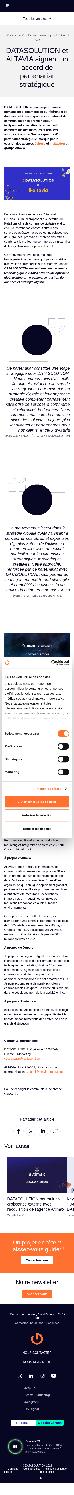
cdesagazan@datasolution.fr (23, 1058)
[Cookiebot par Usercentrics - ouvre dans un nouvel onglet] (52, 662)
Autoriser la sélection (37, 815)
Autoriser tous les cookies (37, 801)
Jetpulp (40, 143)
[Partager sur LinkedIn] (43, 1131)
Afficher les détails (47, 788)
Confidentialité (31, 1468)
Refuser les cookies (37, 828)
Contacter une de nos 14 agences (37, 1322)
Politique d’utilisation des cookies (54, 1470)
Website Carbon (49, 1423)
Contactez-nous (37, 1260)
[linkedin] (31, 1376)
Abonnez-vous (37, 1294)
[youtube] (53, 1376)
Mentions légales (11, 1470)
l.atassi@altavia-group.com (44, 1071)
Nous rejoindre (37, 1362)
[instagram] (42, 1376)
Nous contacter (37, 1352)
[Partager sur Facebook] (18, 1131)
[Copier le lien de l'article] (55, 1131)
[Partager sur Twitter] (31, 1131)
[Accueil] (11, 6)
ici (15, 1093)
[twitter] (20, 1376)
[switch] (63, 746)
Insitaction (57, 143)
